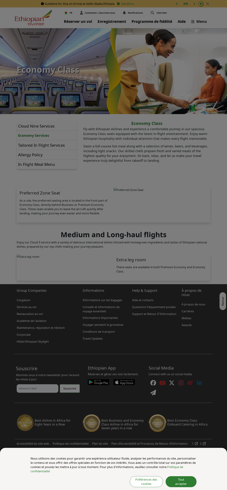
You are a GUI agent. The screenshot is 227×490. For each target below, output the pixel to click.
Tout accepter (181, 482)
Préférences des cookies (146, 482)
